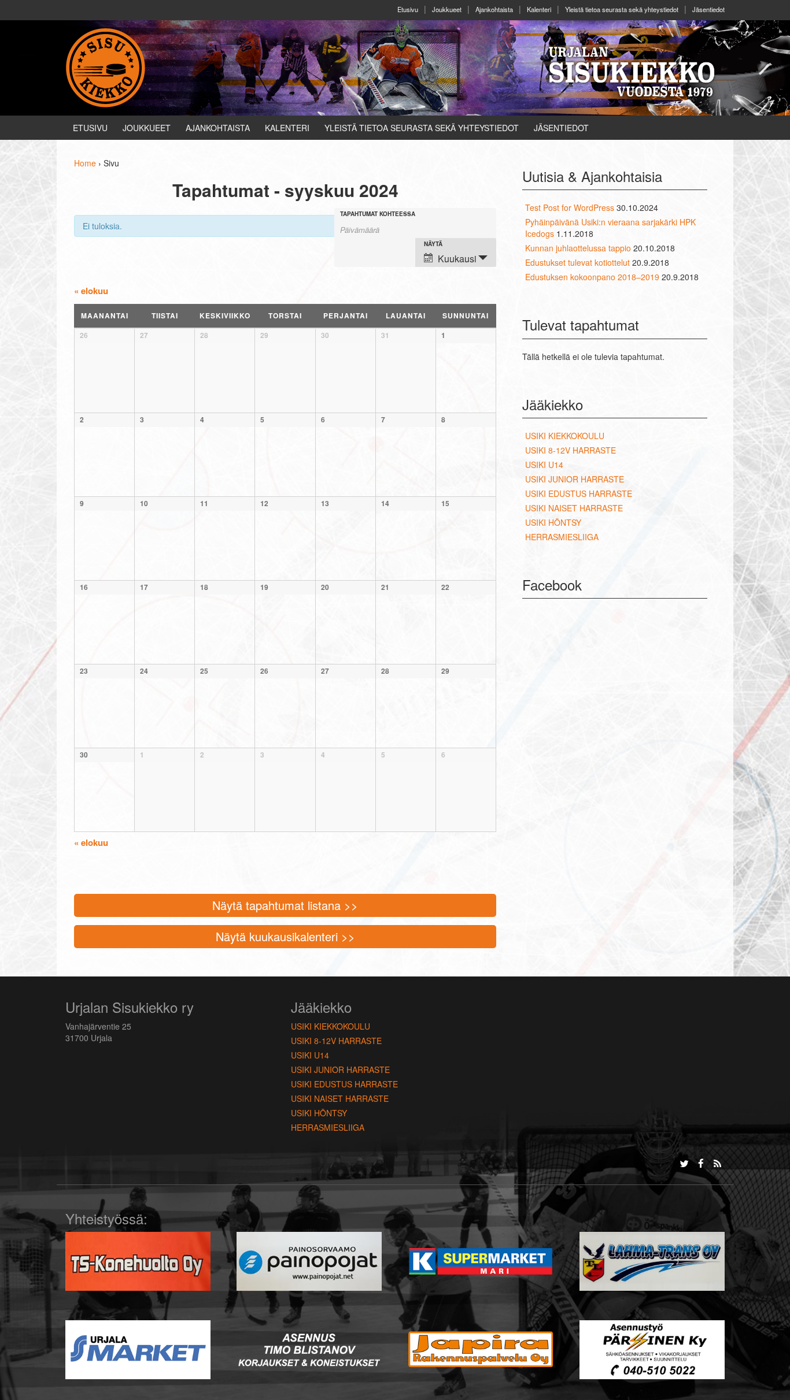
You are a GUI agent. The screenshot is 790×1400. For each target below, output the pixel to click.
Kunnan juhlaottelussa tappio (578, 248)
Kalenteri (539, 9)
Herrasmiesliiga (562, 537)
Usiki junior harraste (574, 479)
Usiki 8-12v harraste (570, 450)
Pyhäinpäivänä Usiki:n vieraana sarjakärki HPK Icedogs (610, 227)
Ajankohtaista (494, 9)
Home (85, 163)
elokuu (91, 290)
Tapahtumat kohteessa (377, 214)
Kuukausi (457, 258)
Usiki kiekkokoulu (564, 435)
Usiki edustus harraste (578, 493)
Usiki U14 (544, 464)
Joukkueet (447, 9)
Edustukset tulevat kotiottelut (577, 262)
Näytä (433, 244)
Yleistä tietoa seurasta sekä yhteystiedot (621, 9)
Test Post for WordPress (569, 207)
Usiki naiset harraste (574, 508)
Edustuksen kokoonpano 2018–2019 (592, 277)
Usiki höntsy (553, 522)
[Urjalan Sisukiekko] (107, 66)
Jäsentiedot (708, 9)
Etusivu (407, 9)
